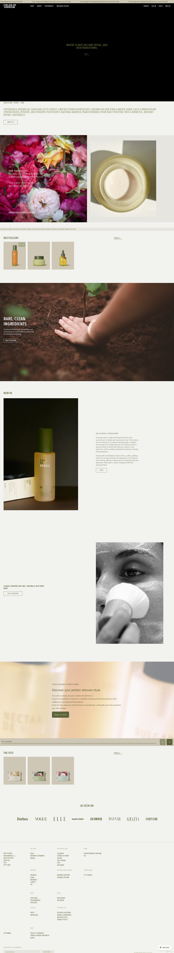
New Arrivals (10, 856)
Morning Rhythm (63, 875)
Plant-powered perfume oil (93, 854)
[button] (146, 6)
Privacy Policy (62, 920)
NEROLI (32, 858)
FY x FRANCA (88, 875)
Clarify (33, 882)
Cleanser (60, 853)
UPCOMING (7, 933)
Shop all (7, 860)
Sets (5, 863)
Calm (32, 877)
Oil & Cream (61, 860)
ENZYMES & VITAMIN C (37, 856)
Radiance (33, 880)
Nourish (33, 875)
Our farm (33, 898)
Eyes (58, 863)
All (31, 884)
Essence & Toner (63, 856)
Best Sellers (8, 853)
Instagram (61, 898)
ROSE (32, 853)
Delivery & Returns (64, 913)
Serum (59, 858)
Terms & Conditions (64, 915)
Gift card (7, 865)
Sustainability (35, 900)
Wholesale (34, 915)
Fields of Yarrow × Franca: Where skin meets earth (39, 935)
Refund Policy (62, 917)
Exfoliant (60, 865)
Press (32, 913)
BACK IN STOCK (9, 858)
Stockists (33, 903)
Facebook (60, 900)
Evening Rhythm (63, 877)
